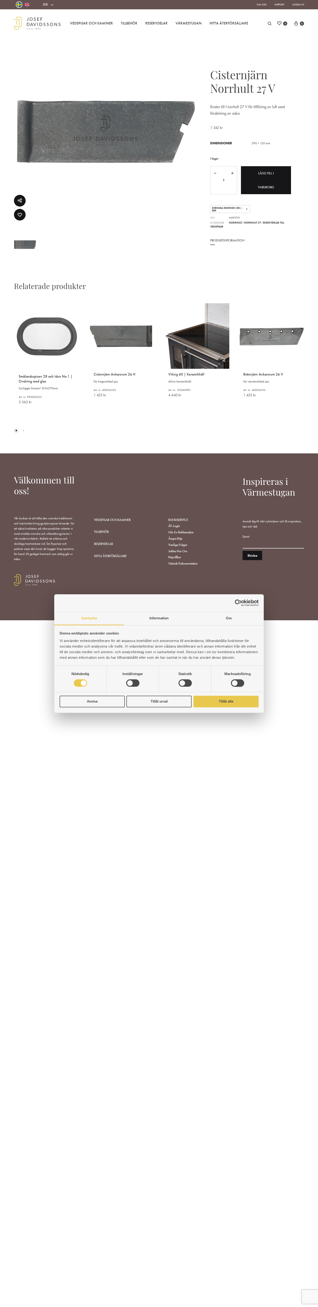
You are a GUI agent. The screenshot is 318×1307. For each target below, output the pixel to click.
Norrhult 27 (252, 222)
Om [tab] (229, 618)
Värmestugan (189, 23)
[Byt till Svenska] (19, 4)
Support (279, 4)
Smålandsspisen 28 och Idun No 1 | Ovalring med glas (45, 379)
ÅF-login (174, 526)
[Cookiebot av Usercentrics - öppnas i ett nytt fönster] (238, 602)
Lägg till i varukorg (266, 180)
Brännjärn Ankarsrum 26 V (263, 374)
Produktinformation (227, 240)
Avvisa (92, 702)
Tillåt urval (159, 702)
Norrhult (235, 222)
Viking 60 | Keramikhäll (186, 374)
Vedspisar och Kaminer (91, 23)
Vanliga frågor (177, 545)
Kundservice (178, 520)
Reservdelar (156, 23)
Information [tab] (159, 618)
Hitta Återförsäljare (229, 23)
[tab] (227, 243)
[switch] (132, 683)
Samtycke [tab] (89, 618)
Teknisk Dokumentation (183, 563)
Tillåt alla (226, 702)
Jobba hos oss (177, 551)
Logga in (298, 4)
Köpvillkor (174, 557)
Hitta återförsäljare (110, 556)
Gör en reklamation (181, 532)
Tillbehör (129, 23)
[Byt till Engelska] (27, 4)
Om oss (262, 4)
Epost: (246, 536)
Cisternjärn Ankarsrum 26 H (114, 374)
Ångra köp (175, 538)
